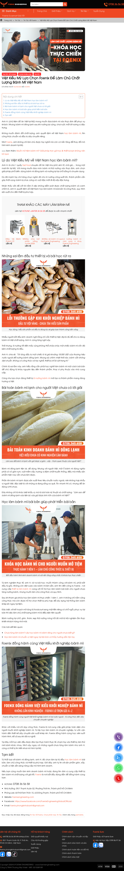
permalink (79, 815)
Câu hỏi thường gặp (39, 840)
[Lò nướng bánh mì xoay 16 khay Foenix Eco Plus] (49, 226)
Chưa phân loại (25, 74)
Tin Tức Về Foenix (30, 20)
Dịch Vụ (70, 11)
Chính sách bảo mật (70, 857)
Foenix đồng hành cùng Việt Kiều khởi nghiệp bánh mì (28, 112)
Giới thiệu (56, 11)
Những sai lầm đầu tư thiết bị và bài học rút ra (24, 103)
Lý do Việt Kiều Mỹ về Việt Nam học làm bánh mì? (26, 100)
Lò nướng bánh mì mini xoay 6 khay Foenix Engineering (30, 241)
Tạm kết (8, 115)
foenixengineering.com (23, 797)
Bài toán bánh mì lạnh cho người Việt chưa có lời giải (27, 106)
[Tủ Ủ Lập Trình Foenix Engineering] (68, 226)
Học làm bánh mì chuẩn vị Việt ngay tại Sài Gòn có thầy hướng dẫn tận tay (39, 637)
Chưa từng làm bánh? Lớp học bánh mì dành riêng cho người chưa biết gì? (39, 632)
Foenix (9, 142)
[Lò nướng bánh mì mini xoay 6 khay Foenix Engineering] (30, 226)
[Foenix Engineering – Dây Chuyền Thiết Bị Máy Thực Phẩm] (13, 4)
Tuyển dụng (99, 11)
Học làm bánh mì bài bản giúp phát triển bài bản (26, 109)
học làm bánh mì (72, 133)
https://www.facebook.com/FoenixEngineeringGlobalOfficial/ (43, 801)
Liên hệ (34, 851)
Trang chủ (42, 11)
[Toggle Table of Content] (79, 97)
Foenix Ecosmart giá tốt (13, 15)
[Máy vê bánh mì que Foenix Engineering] (12, 226)
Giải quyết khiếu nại (39, 836)
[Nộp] (65, 4)
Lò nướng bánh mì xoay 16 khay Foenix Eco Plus (49, 241)
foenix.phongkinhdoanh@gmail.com (27, 805)
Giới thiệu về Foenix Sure (103, 836)
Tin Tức (84, 11)
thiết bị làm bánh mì (21, 588)
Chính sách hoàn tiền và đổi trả (75, 849)
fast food (27, 165)
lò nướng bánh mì (42, 378)
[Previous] (7, 232)
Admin (27, 86)
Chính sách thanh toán (71, 853)
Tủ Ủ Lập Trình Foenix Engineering (68, 240)
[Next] (80, 232)
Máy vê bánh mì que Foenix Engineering (12, 240)
